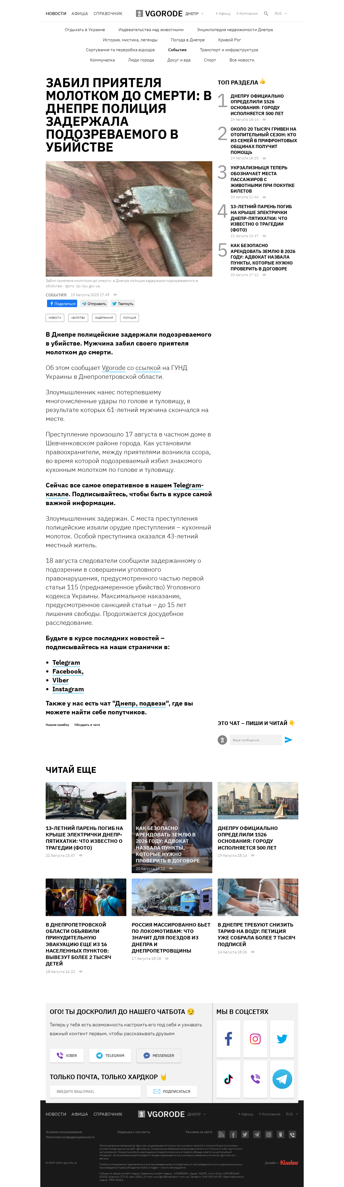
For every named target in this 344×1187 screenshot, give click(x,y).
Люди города (141, 60)
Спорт (210, 60)
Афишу (225, 13)
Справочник (108, 13)
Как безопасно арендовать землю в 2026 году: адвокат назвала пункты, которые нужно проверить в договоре (263, 257)
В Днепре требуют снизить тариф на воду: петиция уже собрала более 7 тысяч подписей (256, 934)
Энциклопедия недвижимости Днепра (235, 29)
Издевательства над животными (151, 29)
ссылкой (148, 367)
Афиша (79, 13)
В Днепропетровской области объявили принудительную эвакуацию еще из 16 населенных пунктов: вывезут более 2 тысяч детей (78, 944)
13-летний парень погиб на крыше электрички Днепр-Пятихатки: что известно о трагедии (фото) (261, 218)
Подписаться (176, 1091)
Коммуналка (102, 60)
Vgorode (114, 367)
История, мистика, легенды (130, 39)
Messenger (163, 1055)
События (177, 49)
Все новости (242, 60)
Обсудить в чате (87, 724)
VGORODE (166, 1114)
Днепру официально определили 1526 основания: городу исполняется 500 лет (257, 104)
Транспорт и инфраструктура (229, 49)
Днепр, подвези (140, 703)
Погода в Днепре (188, 39)
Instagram (68, 689)
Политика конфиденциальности (70, 1137)
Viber (60, 680)
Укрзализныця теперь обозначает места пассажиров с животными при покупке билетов (263, 179)
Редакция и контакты (133, 1132)
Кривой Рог (229, 39)
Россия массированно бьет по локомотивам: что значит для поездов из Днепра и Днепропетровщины (171, 937)
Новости (56, 13)
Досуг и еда (179, 60)
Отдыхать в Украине (85, 29)
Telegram (66, 662)
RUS (278, 13)
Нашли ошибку (57, 724)
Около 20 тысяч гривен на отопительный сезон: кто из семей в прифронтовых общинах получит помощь (264, 140)
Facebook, (68, 671)
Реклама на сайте (199, 1132)
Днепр (194, 1114)
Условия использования (64, 1132)
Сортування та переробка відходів (120, 49)
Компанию (248, 13)
